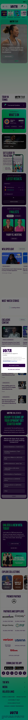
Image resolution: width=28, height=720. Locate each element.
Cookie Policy (6, 361)
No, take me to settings (14, 369)
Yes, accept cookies (14, 365)
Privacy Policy (13, 361)
